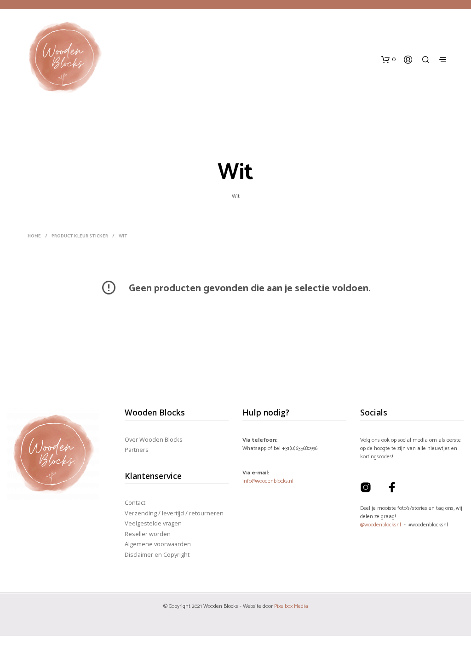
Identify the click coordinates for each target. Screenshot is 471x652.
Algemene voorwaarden (158, 544)
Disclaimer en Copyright (157, 554)
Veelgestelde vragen (153, 523)
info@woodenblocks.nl (267, 481)
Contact (135, 502)
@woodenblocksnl (380, 524)
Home (34, 236)
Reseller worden (148, 534)
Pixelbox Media (291, 606)
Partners (137, 449)
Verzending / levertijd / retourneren (174, 513)
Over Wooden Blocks (154, 439)
